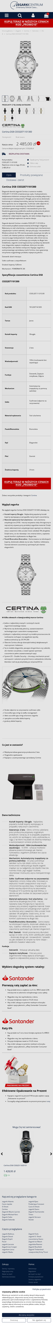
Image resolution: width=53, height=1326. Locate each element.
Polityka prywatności (41, 1289)
